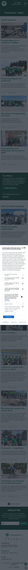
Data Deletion (5, 322)
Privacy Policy (22, 322)
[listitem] (14, 275)
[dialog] (14, 285)
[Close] (25, 248)
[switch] (22, 278)
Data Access (14, 322)
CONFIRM (8, 316)
